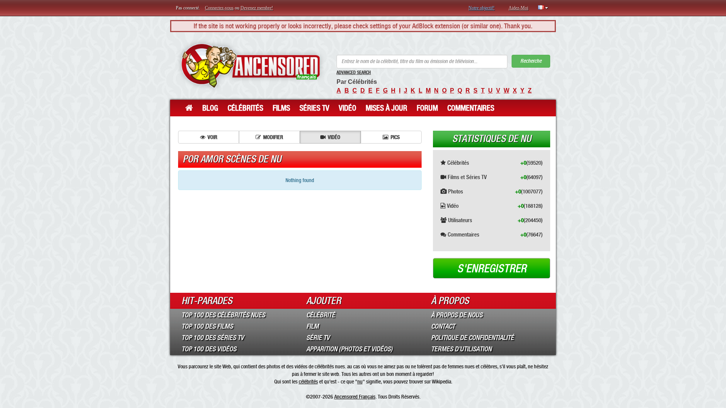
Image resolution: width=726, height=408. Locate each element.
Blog (210, 108)
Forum (427, 108)
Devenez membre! (256, 8)
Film (312, 326)
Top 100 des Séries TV (213, 338)
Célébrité (320, 315)
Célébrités (245, 108)
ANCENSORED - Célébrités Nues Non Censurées (250, 66)
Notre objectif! (481, 8)
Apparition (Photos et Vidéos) (349, 349)
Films (281, 108)
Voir (212, 137)
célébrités (308, 382)
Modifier (273, 137)
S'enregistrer (491, 268)
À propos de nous (456, 315)
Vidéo (347, 108)
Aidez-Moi (518, 8)
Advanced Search (354, 72)
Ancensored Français (354, 397)
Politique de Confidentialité (472, 338)
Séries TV (314, 108)
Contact (443, 326)
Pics (395, 137)
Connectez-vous (219, 8)
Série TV (318, 338)
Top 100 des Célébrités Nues (223, 315)
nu (360, 382)
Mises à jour (386, 108)
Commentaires (470, 108)
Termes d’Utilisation (461, 349)
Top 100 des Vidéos (209, 349)
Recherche (530, 61)
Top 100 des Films (207, 326)
